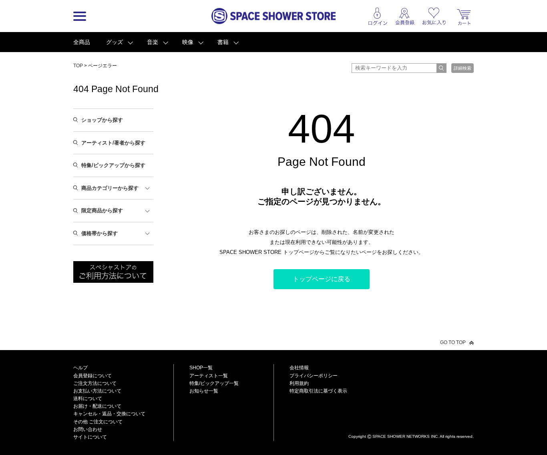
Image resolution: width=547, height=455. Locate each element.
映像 (187, 42)
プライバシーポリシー (314, 375)
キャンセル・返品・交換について (109, 414)
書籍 (223, 42)
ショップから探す (102, 120)
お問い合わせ (87, 429)
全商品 (81, 42)
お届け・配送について (97, 406)
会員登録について (92, 375)
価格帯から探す (99, 233)
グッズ (114, 42)
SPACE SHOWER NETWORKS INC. (405, 436)
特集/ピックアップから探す (113, 165)
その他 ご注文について (98, 422)
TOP (78, 65)
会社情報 (299, 367)
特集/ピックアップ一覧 (214, 383)
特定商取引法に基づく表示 (318, 391)
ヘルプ (80, 367)
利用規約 (299, 383)
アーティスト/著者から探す (113, 143)
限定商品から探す (102, 210)
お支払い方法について (97, 391)
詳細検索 (462, 68)
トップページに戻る (321, 279)
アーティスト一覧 (208, 375)
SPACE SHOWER (411, 423)
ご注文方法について (95, 383)
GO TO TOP (453, 342)
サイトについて (90, 437)
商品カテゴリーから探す (110, 188)
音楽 (152, 42)
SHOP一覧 (201, 367)
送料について (87, 398)
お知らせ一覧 (203, 391)
